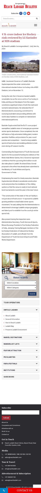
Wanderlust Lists (11, 344)
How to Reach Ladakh (12, 323)
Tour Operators (12, 302)
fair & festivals (10, 364)
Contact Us (24, 490)
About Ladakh (10, 316)
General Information (12, 319)
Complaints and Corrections (11, 425)
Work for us (5, 431)
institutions (9, 370)
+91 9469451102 (10, 477)
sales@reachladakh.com (13, 480)
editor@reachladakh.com (13, 457)
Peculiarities (9, 357)
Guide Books (9, 377)
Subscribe (14, 13)
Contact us (5, 434)
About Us (5, 422)
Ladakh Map (9, 326)
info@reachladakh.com (12, 469)
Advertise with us (7, 428)
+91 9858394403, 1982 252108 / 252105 (18, 454)
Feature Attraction (12, 350)
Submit (6, 418)
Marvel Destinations (13, 337)
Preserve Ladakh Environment (16, 330)
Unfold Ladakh (11, 310)
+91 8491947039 (10, 466)
